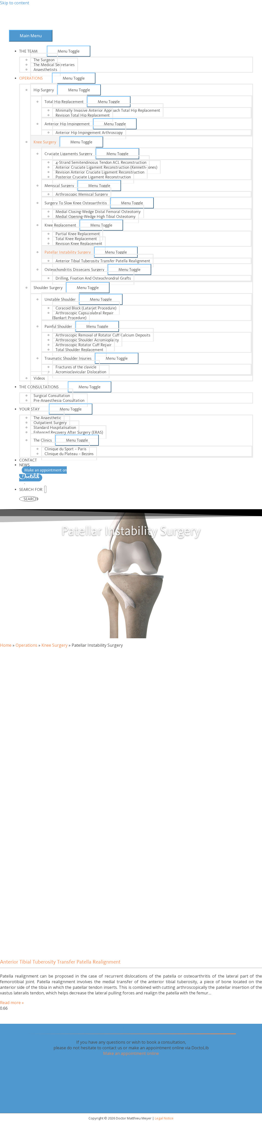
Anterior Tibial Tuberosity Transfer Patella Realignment (60, 962)
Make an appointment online (131, 1053)
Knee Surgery (54, 645)
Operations (26, 645)
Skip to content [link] (14, 3)
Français (24, 483)
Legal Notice (164, 1118)
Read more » (12, 1002)
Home (6, 645)
